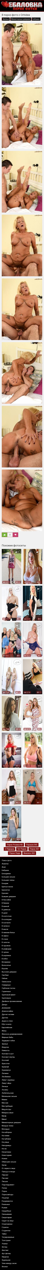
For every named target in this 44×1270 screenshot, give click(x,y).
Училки (5, 1244)
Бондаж (5, 883)
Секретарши (7, 1217)
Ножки (4, 1158)
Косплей (5, 1060)
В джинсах (6, 910)
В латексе (6, 926)
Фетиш (4, 1247)
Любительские (8, 1093)
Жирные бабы (7, 1037)
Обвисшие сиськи (9, 1162)
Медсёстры (6, 1109)
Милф (4, 1116)
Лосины (5, 1090)
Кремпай (5, 1067)
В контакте (6, 923)
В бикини (5, 903)
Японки (5, 1267)
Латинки (5, 1073)
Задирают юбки (8, 1041)
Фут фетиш (6, 1253)
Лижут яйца (6, 1083)
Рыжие (4, 1208)
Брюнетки (6, 890)
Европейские (7, 1027)
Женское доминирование (12, 1034)
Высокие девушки (9, 972)
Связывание (7, 1214)
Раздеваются (7, 1201)
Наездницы (6, 1145)
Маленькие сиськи (9, 1096)
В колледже (6, 919)
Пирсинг (5, 1175)
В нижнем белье (8, 932)
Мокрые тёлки (7, 1126)
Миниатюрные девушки (20, 19)
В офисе (5, 936)
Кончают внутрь (8, 1057)
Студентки (6, 1231)
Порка (4, 1191)
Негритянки (6, 1152)
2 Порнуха (9, 849)
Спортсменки (7, 1224)
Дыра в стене (7, 1021)
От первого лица (8, 1168)
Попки (4, 1188)
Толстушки (6, 1240)
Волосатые (6, 965)
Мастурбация (7, 1106)
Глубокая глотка (8, 988)
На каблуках (7, 1132)
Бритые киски (7, 887)
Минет (4, 1119)
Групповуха (6, 998)
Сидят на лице (7, 1221)
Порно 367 (34, 849)
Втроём (5, 969)
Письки (5, 1181)
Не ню (4, 1149)
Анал (4, 867)
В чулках (5, 952)
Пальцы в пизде (8, 1172)
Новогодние (7, 1155)
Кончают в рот (8, 1054)
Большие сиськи (8, 877)
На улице (5, 1142)
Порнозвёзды (7, 1194)
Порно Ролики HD (15, 845)
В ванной (5, 906)
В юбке (5, 959)
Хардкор (5, 1257)
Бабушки (36, 19)
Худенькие (6, 1260)
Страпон (5, 1227)
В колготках (6, 916)
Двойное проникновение (12, 1001)
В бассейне (6, 900)
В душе (5, 913)
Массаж (5, 1103)
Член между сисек (9, 1263)
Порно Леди (14, 853)
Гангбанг (5, 975)
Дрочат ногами (8, 1014)
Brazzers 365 (29, 853)
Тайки (4, 1234)
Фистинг (5, 1250)
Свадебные (6, 1211)
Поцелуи (5, 1198)
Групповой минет (8, 995)
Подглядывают (8, 1185)
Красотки (6, 1063)
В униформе (6, 949)
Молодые (6, 1129)
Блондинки (6, 874)
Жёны (4, 1031)
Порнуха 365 (31, 845)
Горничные (6, 991)
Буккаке (5, 893)
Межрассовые (7, 1113)
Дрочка (5, 1018)
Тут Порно (21, 849)
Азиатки (5, 864)
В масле (5, 929)
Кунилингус (6, 1070)
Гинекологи (6, 982)
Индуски (5, 1047)
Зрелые (6, 19)
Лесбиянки (6, 1077)
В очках (5, 939)
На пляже (5, 1136)
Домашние (6, 1008)
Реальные (6, 1204)
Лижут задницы (8, 1080)
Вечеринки (6, 962)
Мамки (4, 1100)
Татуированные (8, 1237)
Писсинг (5, 1178)
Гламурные (6, 985)
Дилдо (4, 1005)
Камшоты (6, 1050)
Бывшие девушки (9, 896)
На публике (6, 1139)
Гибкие (4, 978)
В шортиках (6, 955)
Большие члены (8, 880)
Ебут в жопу (6, 1024)
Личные (5, 1086)
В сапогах (6, 942)
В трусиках (6, 946)
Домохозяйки (7, 1011)
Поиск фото (7, 860)
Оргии (4, 1165)
